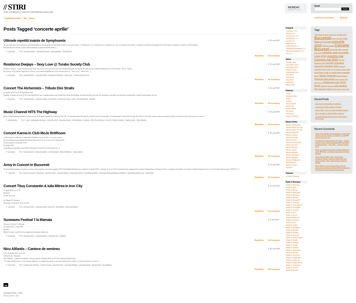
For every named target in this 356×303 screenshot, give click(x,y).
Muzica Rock (291, 162)
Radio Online (291, 46)
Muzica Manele (292, 152)
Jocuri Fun (290, 106)
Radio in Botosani (293, 195)
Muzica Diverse (292, 147)
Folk (348, 70)
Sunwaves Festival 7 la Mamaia (27, 220)
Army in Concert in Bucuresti (26, 165)
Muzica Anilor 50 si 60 (294, 127)
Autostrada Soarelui (38, 120)
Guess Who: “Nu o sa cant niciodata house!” (331, 110)
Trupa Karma (78, 152)
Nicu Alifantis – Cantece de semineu (31, 249)
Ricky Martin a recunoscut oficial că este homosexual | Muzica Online (330, 167)
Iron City (51, 207)
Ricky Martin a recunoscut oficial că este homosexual (332, 169)
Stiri (287, 54)
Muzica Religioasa (293, 160)
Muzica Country (292, 137)
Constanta (337, 69)
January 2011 (291, 62)
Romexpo (330, 86)
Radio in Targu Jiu (293, 260)
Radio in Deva (291, 215)
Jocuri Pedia (291, 109)
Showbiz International (294, 49)
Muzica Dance (291, 140)
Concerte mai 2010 (326, 59)
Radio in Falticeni (292, 218)
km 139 (108, 120)
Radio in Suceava (293, 255)
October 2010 (291, 70)
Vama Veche (337, 89)
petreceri (289, 44)
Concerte (289, 31)
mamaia (346, 72)
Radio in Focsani (292, 220)
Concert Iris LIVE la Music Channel (328, 107)
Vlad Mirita (150, 173)
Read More (259, 56)
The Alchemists (82, 99)
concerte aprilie (328, 46)
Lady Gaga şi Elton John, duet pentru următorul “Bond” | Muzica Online (329, 158)
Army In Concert (29, 173)
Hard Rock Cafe (321, 73)
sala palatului (340, 86)
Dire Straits (52, 99)
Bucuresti (322, 37)
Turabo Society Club (81, 75)
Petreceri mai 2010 (334, 82)
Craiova (343, 69)
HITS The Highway (97, 120)
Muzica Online (342, 76)
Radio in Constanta (293, 208)
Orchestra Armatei (91, 173)
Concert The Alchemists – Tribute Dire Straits (38, 88)
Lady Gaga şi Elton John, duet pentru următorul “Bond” (331, 161)
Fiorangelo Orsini (76, 173)
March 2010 (290, 85)
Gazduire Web (291, 96)
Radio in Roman (292, 248)
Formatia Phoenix (43, 51)
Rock (317, 85)
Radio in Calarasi (292, 203)
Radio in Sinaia (292, 253)
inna (330, 73)
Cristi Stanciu (77, 120)
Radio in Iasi (291, 223)
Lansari (289, 41)
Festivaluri (290, 39)
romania (323, 86)
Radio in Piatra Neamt (294, 238)
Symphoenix (67, 51)
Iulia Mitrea (60, 207)
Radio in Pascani (292, 235)
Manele (316, 76)
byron (334, 39)
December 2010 (292, 65)
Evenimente (290, 36)
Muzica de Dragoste (293, 142)
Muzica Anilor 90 (292, 132)
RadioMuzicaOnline (13, 18)
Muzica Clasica (292, 135)
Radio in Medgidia (293, 228)
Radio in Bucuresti (293, 200)
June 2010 (290, 77)
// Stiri (14, 7)
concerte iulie (335, 49)
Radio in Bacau (292, 190)
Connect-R (329, 69)
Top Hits (289, 167)
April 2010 (290, 82)
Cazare (289, 101)
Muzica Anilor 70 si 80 (294, 130)
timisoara (322, 89)
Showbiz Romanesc (293, 51)
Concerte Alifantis (71, 265)
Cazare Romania (292, 176)
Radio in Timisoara (293, 265)
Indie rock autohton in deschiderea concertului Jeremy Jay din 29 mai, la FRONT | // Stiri (332, 135)
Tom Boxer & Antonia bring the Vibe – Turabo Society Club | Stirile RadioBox (332, 142)
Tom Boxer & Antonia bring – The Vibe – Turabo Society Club (332, 145)
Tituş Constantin (71, 207)
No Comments (274, 56)
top (5, 285)
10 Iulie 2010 (332, 35)
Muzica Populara (292, 155)
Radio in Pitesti (291, 240)
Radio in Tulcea (292, 268)
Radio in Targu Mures (294, 263)
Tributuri (329, 89)
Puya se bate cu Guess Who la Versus (329, 113)
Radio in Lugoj (291, 225)
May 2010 (290, 80)
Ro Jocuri (289, 111)
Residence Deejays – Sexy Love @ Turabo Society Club (46, 64)
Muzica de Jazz (292, 145)
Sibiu (316, 89)
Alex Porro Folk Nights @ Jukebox (328, 104)
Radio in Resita (292, 245)
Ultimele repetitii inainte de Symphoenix (34, 40)
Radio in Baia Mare (293, 193)
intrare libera (337, 73)
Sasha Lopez (130, 120)
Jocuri (288, 94)
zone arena (345, 89)
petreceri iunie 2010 (341, 79)
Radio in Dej (291, 213)
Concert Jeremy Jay (322, 138)
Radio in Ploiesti (292, 243)
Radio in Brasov (292, 198)
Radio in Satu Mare (293, 250)
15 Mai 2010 (342, 35)
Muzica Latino (291, 150)
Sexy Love (68, 75)
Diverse (289, 34)
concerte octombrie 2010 (326, 66)
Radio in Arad (291, 188)
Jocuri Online (291, 104)
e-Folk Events (53, 152)
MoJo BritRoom (66, 152)
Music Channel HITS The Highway (30, 112)
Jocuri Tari (290, 114)
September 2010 (292, 72)
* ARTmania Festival (321, 35)
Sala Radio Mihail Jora (135, 173)
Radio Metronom (292, 270)
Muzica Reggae (292, 157)
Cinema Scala (45, 265)
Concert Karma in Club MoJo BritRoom (34, 133)
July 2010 (289, 75)
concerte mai (335, 56)
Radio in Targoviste (293, 258)
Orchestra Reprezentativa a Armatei (112, 173)
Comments (329, 18)
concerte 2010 (28, 75)
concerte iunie (330, 52)
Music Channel (328, 75)
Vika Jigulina (141, 120)
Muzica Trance (291, 165)
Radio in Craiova (292, 210)
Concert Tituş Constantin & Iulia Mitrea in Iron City (42, 186)
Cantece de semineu (31, 265)
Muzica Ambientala (293, 125)
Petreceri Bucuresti (324, 79)
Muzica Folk (96, 265)
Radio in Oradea (292, 233)
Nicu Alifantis (107, 265)
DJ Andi (86, 120)
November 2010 (292, 67)
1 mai (27, 120)
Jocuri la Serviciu (292, 116)
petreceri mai (318, 83)
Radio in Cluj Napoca (294, 205)
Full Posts (319, 18)
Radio (288, 99)
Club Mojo (339, 39)
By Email (343, 18)
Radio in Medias (292, 230)
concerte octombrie (334, 63)
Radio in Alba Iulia (293, 185)
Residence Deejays (55, 75)
